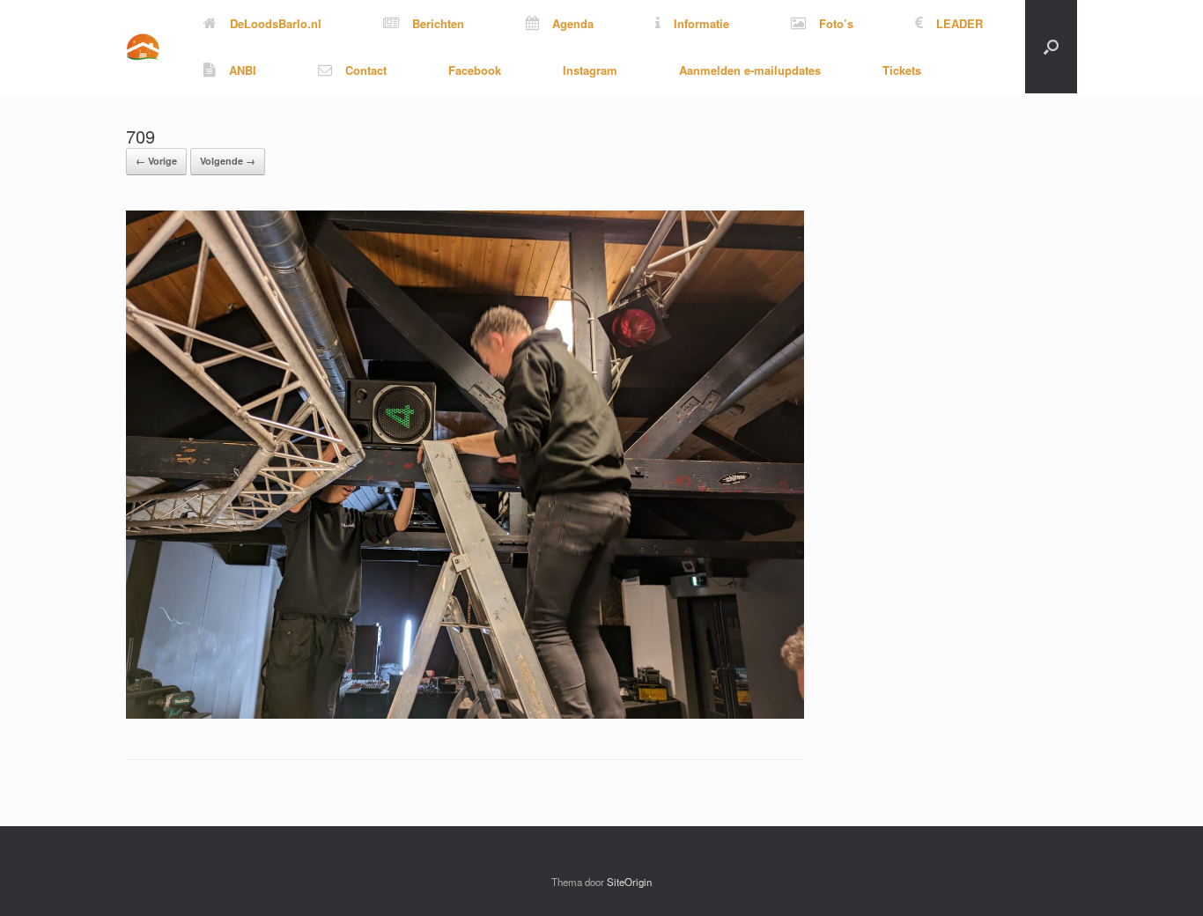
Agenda (573, 23)
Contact (366, 70)
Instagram (590, 70)
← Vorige (156, 160)
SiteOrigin (629, 882)
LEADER (959, 23)
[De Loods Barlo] (142, 47)
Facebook (474, 70)
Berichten (438, 23)
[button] (1051, 46)
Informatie (701, 23)
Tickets (901, 70)
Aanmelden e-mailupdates (750, 70)
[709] (465, 713)
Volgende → (227, 160)
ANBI (242, 70)
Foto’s (836, 23)
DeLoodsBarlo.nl (275, 23)
